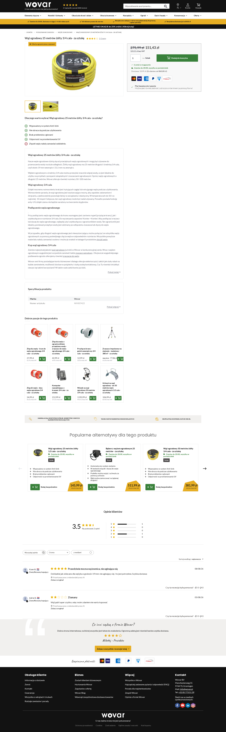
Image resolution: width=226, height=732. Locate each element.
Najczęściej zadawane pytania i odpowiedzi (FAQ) (147, 684)
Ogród (29, 32)
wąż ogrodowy (58, 250)
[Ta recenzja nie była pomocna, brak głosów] (201, 587)
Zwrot (27, 684)
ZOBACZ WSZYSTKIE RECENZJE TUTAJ (112, 649)
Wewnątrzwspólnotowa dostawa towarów (94, 697)
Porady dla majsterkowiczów (138, 688)
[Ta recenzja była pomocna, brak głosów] (196, 587)
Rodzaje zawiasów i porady (37, 701)
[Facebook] (177, 705)
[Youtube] (183, 705)
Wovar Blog (80, 693)
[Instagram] (193, 705)
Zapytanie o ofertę (83, 688)
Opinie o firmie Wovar (135, 697)
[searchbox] (32, 552)
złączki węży (102, 239)
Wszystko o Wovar (133, 680)
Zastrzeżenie (110, 725)
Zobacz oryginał (57, 580)
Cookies (99, 725)
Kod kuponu (146, 725)
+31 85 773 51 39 (186, 692)
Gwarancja (29, 693)
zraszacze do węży (71, 256)
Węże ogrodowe (65, 32)
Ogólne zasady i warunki (128, 725)
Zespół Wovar (131, 693)
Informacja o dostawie (35, 680)
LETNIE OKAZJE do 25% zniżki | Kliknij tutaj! (113, 26)
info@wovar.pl (186, 689)
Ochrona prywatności (84, 725)
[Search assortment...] (166, 6)
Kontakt (28, 688)
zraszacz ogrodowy (83, 253)
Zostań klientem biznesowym (88, 680)
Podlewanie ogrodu (45, 32)
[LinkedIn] (188, 705)
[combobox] (58, 552)
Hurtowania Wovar (83, 684)
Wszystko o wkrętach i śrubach (38, 697)
